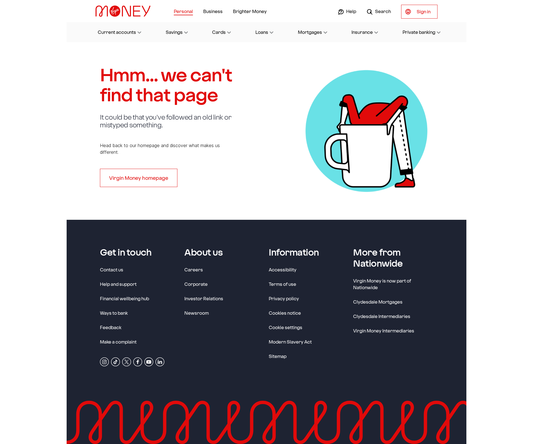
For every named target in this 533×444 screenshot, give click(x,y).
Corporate (196, 284)
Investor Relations (203, 298)
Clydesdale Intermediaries (381, 316)
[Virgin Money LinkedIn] (159, 361)
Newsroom (196, 313)
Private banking (419, 32)
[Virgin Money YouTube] (148, 361)
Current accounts (117, 32)
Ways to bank (114, 313)
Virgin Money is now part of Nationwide (382, 284)
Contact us (111, 269)
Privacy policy (284, 298)
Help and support (118, 284)
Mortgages (310, 32)
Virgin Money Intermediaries (383, 330)
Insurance (362, 32)
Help (350, 11)
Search (382, 11)
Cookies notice (285, 313)
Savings (174, 32)
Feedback (110, 327)
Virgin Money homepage (138, 178)
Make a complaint (118, 341)
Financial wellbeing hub (124, 298)
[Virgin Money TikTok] (115, 361)
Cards (219, 32)
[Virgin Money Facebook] (137, 361)
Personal (183, 11)
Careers (193, 269)
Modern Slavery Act (290, 341)
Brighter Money (250, 11)
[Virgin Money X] (126, 361)
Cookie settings (285, 327)
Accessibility (282, 269)
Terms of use (282, 284)
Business (213, 11)
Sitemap (277, 356)
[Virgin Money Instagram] (104, 361)
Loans (261, 32)
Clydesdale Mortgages (378, 301)
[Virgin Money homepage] (125, 11)
